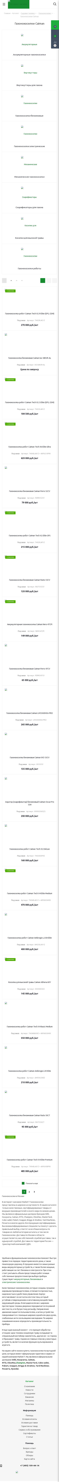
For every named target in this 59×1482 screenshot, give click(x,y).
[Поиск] (54, 4)
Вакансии (29, 1397)
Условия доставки (29, 1423)
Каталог (30, 1381)
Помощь (29, 1415)
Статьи (29, 1437)
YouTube (37, 1473)
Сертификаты (29, 1433)
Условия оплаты (29, 1419)
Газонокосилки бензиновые (29, 116)
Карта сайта (29, 1459)
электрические (9, 1282)
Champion (20, 1363)
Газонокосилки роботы (29, 268)
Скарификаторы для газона (29, 207)
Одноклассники (44, 1473)
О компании (29, 1386)
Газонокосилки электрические (29, 146)
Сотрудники (29, 1393)
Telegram (30, 1473)
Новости (29, 1390)
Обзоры (29, 1455)
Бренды (29, 1452)
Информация (29, 1410)
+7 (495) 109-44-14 (29, 1465)
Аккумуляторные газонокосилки (29, 54)
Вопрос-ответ (29, 1448)
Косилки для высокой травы (29, 238)
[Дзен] (17, 1473)
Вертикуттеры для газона (29, 85)
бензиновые (35, 1279)
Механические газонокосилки (29, 177)
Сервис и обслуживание (29, 1430)
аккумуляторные (21, 1279)
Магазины (29, 1401)
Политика (29, 1404)
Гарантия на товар (29, 1426)
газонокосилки (23, 1282)
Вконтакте (23, 1473)
